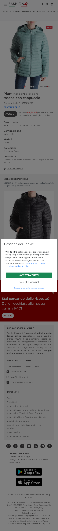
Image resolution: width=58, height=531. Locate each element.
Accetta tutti (29, 275)
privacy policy (22, 266)
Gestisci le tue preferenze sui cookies (29, 288)
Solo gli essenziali (29, 282)
